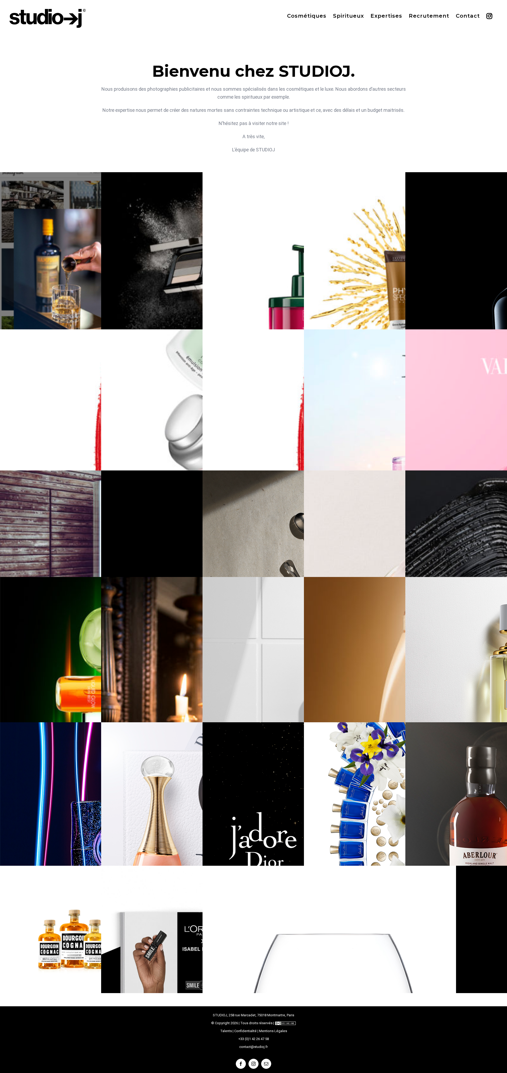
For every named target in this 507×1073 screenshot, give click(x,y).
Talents (226, 1031)
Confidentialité (245, 1031)
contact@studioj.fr (253, 1047)
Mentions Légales (273, 1031)
